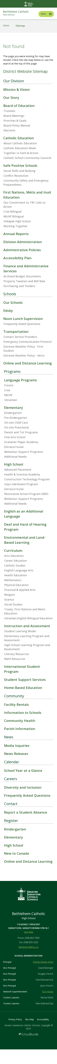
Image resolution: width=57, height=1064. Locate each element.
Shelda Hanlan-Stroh (43, 961)
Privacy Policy (15, 1019)
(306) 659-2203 (31, 942)
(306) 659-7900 (32, 937)
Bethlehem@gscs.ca (28, 947)
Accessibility (43, 1019)
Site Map (29, 1019)
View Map (28, 932)
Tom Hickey (47, 991)
